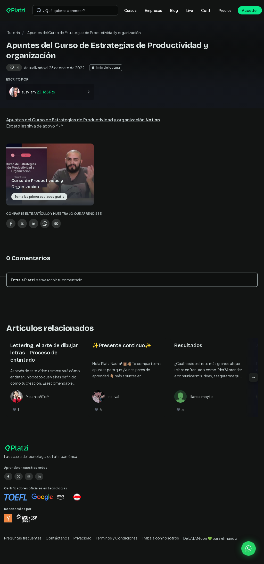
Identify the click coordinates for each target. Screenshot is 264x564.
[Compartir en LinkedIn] (33, 223)
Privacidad (82, 538)
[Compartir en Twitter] (22, 223)
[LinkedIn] (39, 476)
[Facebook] (8, 476)
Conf (205, 10)
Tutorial (14, 32)
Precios (225, 10)
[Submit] (39, 10)
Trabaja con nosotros (160, 538)
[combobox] (75, 10)
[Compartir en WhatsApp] (45, 223)
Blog (174, 10)
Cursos (130, 10)
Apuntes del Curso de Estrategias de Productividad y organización (83, 119)
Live (189, 10)
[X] (18, 476)
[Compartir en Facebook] (10, 223)
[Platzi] (16, 10)
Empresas (153, 10)
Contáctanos (57, 538)
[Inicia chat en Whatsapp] (248, 548)
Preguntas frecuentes (23, 538)
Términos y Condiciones (116, 538)
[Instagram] (29, 476)
